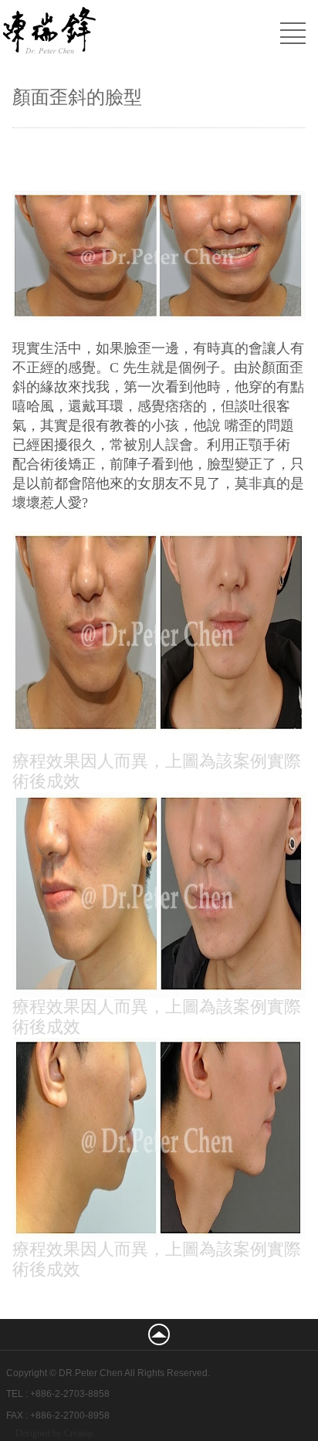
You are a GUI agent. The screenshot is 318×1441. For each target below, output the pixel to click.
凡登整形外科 (112, 32)
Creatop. (79, 1433)
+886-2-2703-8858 (70, 1393)
